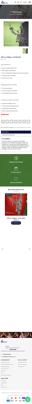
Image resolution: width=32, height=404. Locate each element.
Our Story (3, 381)
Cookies (21, 395)
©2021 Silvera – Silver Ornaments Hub (11, 393)
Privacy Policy (4, 369)
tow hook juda (27, 127)
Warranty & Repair (6, 375)
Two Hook (17, 127)
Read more (17, 223)
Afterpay (3, 371)
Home (11, 14)
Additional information (8, 135)
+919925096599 (6, 354)
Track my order (5, 362)
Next (29, 249)
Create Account (22, 362)
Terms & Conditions (13, 395)
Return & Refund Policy (7, 364)
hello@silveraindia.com (8, 356)
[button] (27, 399)
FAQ (2, 373)
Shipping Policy (5, 366)
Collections (4, 383)
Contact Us (21, 366)
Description (5, 132)
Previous (3, 249)
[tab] (16, 132)
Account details (22, 364)
